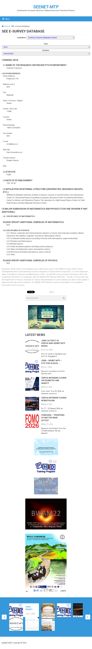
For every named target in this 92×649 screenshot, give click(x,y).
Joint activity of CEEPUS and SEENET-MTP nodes (53, 343)
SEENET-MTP (46, 6)
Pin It (52, 292)
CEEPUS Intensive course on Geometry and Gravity (53, 380)
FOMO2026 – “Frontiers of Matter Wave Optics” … (52, 418)
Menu (7, 19)
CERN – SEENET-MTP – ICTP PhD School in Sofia (30, 608)
